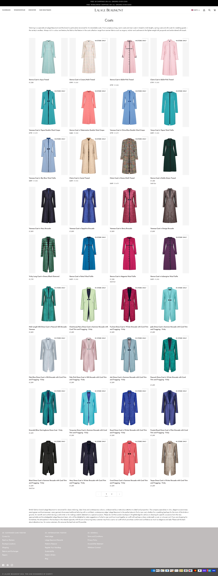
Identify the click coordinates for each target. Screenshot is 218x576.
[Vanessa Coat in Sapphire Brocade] (88, 206)
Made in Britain (50, 555)
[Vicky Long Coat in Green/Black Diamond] (48, 254)
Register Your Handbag (53, 547)
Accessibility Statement (95, 544)
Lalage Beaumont (12, 574)
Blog (46, 558)
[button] (7, 10)
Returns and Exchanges (10, 551)
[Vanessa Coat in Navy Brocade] (48, 206)
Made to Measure (51, 544)
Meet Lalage (49, 536)
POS (26, 574)
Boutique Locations (8, 544)
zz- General (93, 533)
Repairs (4, 555)
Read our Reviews (8, 540)
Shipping (5, 547)
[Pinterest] (8, 565)
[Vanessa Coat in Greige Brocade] (169, 206)
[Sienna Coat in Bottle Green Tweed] (169, 155)
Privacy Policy (92, 540)
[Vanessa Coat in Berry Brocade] (129, 206)
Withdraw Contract (94, 547)
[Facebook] (3, 565)
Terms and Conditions (95, 536)
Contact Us (6, 536)
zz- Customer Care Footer (14, 533)
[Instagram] (12, 565)
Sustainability (49, 551)
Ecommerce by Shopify (43, 574)
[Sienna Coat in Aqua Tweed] (48, 57)
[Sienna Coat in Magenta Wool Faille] (129, 254)
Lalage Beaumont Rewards (54, 540)
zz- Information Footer (55, 533)
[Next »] (119, 494)
